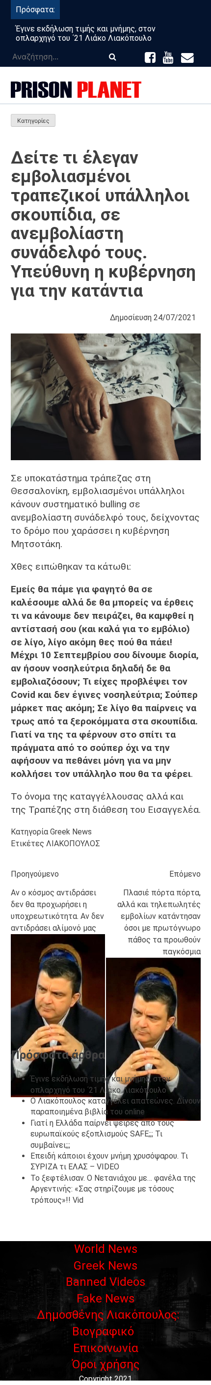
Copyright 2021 (105, 1379)
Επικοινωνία (105, 1348)
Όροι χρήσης (105, 1364)
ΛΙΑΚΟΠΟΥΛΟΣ (73, 843)
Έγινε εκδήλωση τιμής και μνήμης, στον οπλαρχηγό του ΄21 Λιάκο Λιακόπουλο (86, 33)
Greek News (71, 831)
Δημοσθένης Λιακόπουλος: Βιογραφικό (108, 1323)
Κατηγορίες (33, 120)
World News (105, 1249)
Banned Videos (105, 1282)
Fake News (105, 1298)
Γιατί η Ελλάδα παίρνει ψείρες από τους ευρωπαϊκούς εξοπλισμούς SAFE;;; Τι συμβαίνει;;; (102, 1134)
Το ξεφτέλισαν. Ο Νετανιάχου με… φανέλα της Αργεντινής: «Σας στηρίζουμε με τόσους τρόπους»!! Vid (113, 1189)
